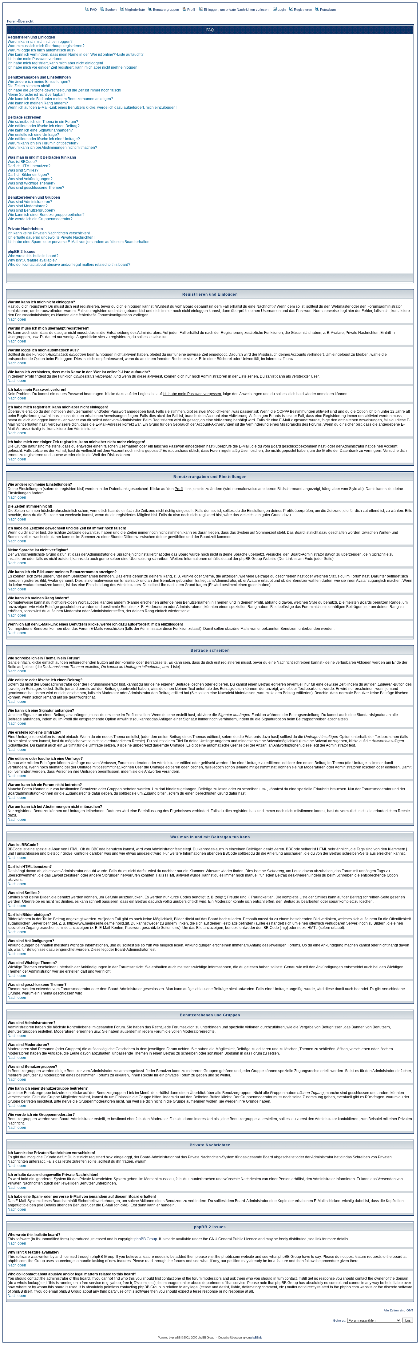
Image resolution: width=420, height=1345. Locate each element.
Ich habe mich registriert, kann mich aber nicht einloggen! (55, 63)
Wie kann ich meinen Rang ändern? (38, 103)
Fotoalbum (328, 9)
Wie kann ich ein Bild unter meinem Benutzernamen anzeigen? (60, 99)
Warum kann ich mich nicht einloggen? (40, 41)
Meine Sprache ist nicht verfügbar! (36, 94)
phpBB (176, 1337)
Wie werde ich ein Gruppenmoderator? (40, 219)
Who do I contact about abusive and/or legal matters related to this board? (69, 264)
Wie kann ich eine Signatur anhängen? (40, 130)
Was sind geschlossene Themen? (36, 187)
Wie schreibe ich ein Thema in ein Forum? (43, 122)
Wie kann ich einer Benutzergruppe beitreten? (46, 215)
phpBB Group (145, 1239)
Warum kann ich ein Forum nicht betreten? (43, 143)
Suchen (111, 9)
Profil (191, 9)
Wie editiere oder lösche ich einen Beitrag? (44, 126)
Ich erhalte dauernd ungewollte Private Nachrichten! (51, 237)
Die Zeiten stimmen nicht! (29, 86)
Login (282, 9)
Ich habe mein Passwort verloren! (35, 59)
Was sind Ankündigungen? (30, 179)
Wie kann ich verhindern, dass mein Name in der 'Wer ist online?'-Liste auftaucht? (76, 54)
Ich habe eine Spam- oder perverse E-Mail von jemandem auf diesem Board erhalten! (79, 242)
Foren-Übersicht (20, 21)
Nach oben (17, 319)
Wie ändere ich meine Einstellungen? (39, 81)
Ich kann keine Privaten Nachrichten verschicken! (49, 233)
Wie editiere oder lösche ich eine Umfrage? (44, 139)
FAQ (93, 9)
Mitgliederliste (135, 9)
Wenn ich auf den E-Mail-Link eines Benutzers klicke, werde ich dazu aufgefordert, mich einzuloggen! (92, 107)
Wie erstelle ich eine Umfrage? (33, 134)
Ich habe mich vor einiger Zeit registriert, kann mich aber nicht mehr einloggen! (73, 67)
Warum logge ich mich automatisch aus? (41, 50)
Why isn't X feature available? (32, 260)
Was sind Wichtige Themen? (31, 183)
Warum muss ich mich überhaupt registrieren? (46, 46)
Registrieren (303, 9)
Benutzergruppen (166, 9)
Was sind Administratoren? (30, 202)
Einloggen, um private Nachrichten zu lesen (236, 9)
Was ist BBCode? (22, 162)
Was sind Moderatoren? (28, 206)
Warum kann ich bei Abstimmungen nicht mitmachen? (52, 147)
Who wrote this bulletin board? (33, 256)
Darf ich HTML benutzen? (29, 166)
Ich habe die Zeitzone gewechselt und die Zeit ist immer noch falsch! (64, 90)
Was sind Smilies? (23, 170)
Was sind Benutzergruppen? (31, 210)
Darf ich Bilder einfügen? (28, 174)
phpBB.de (256, 1337)
